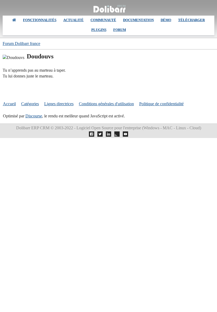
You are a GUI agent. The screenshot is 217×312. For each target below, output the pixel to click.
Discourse (33, 116)
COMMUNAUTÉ (103, 20)
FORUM (119, 30)
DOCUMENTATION (138, 20)
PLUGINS (98, 30)
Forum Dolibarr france (21, 43)
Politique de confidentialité (161, 104)
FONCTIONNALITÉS (39, 20)
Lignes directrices (59, 104)
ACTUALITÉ (73, 20)
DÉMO (166, 20)
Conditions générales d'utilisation (106, 104)
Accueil (9, 104)
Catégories (30, 104)
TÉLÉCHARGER (191, 20)
